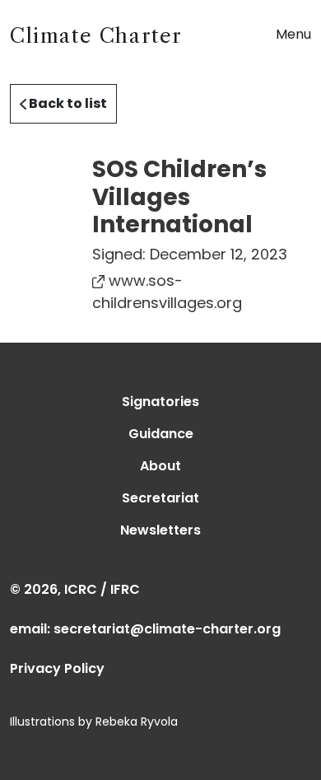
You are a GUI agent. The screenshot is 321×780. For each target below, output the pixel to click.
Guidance (160, 433)
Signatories (160, 401)
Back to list (66, 103)
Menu (293, 34)
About (160, 465)
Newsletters (160, 530)
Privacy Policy (57, 668)
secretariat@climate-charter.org (167, 628)
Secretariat (160, 497)
